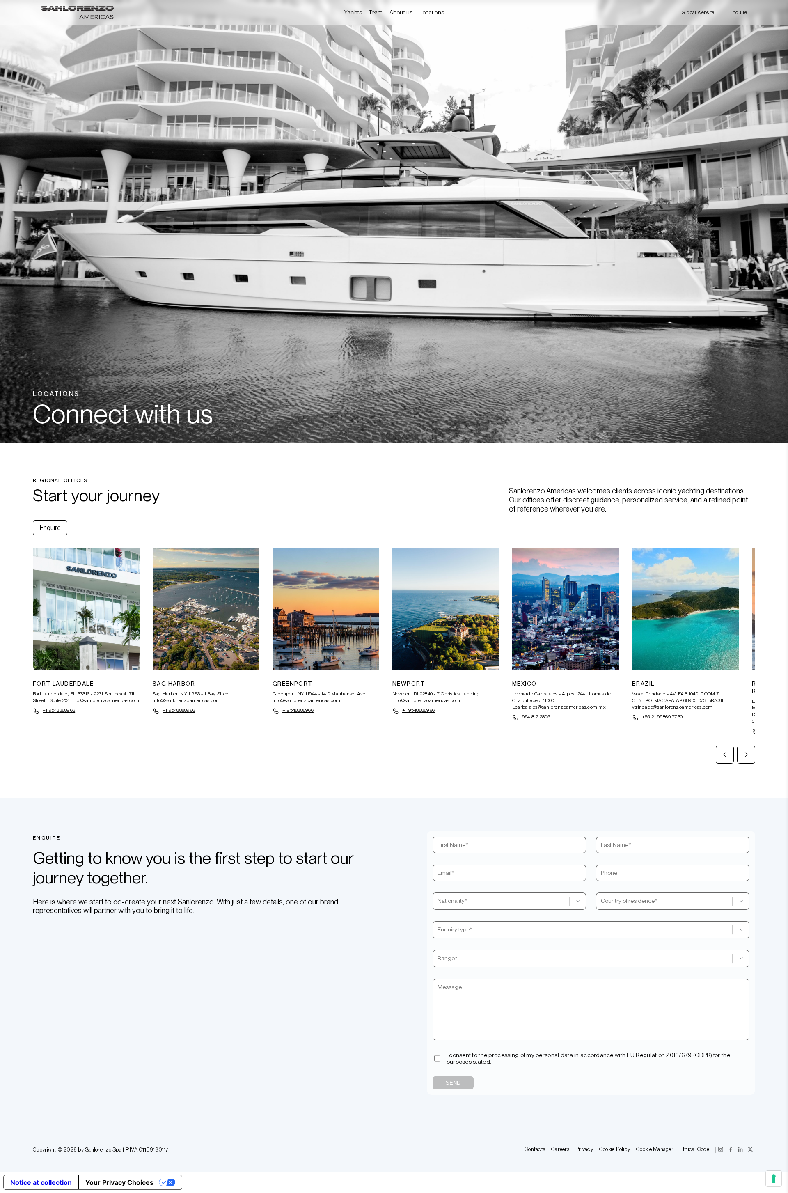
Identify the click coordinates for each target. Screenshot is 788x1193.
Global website (698, 12)
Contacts (535, 1149)
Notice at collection (41, 1182)
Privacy (584, 1149)
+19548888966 (298, 710)
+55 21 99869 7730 (662, 717)
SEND (453, 1083)
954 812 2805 (536, 717)
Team (376, 12)
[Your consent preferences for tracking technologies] (773, 1178)
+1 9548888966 (59, 710)
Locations (431, 12)
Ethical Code (694, 1149)
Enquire (738, 12)
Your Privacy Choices (119, 1182)
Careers (560, 1149)
